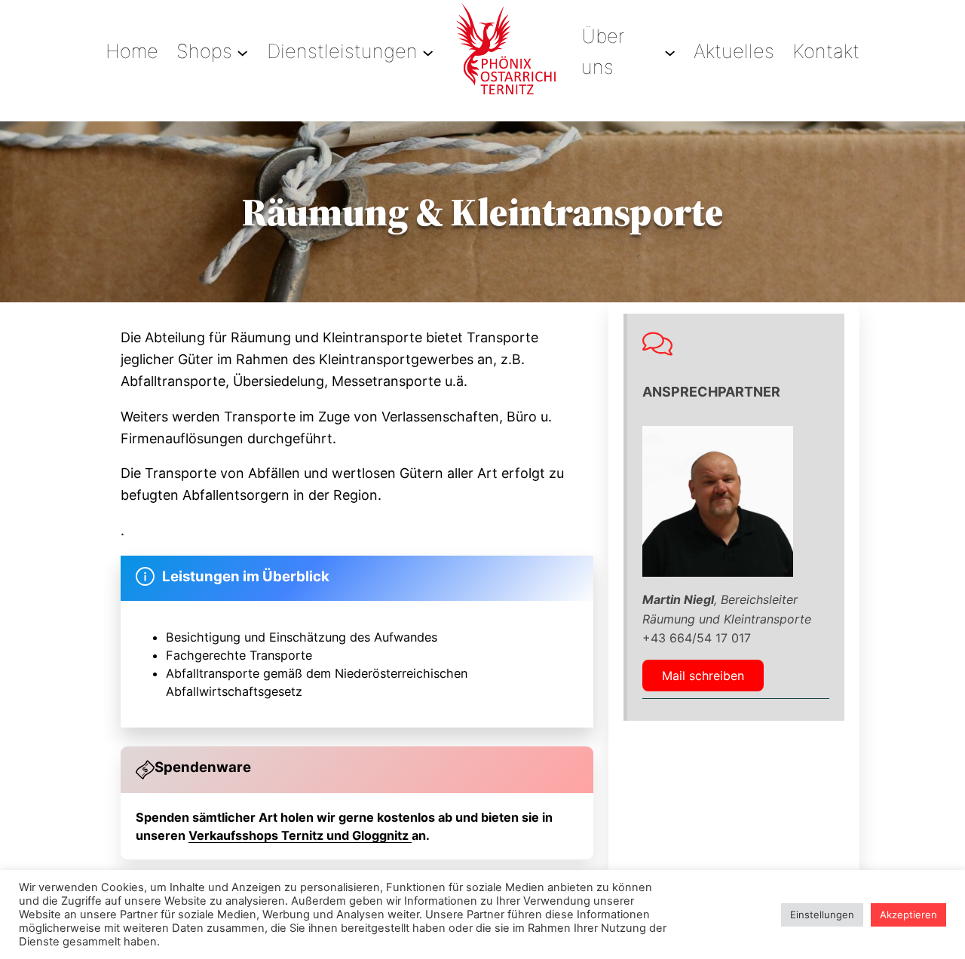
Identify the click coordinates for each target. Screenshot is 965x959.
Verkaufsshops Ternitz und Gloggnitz (300, 835)
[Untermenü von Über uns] (670, 51)
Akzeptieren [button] (908, 914)
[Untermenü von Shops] (242, 51)
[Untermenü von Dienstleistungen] (427, 51)
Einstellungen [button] (822, 914)
